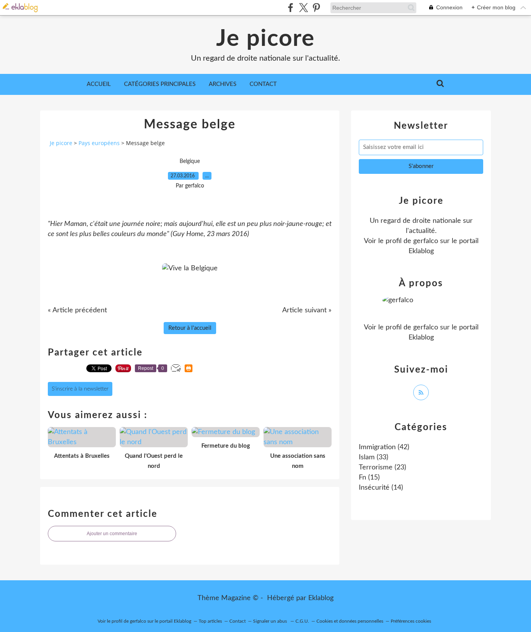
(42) (384, 447)
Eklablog (321, 598)
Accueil (99, 84)
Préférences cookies (411, 621)
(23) (382, 467)
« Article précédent (77, 310)
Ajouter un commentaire (112, 533)
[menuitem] (99, 84)
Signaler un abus (270, 621)
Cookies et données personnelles (349, 621)
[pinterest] (316, 7)
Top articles (210, 621)
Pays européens (99, 143)
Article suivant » (307, 310)
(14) (381, 487)
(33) (373, 457)
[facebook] (290, 7)
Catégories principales (160, 84)
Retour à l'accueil (189, 328)
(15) (369, 477)
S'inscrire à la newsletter (80, 389)
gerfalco (425, 241)
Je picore (265, 39)
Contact (263, 84)
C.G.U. (302, 621)
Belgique (190, 161)
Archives (222, 84)
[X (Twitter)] (303, 7)
